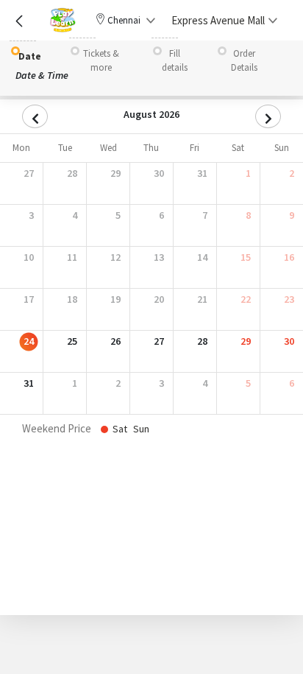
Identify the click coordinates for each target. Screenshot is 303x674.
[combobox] (220, 20)
